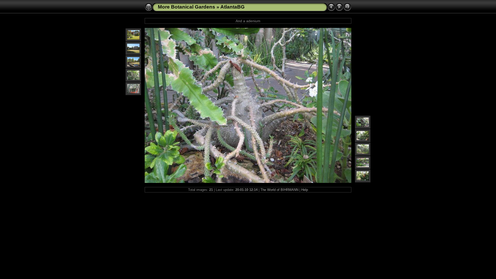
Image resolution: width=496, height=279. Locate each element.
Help (304, 190)
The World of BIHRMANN (279, 190)
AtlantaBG (232, 7)
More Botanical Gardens (186, 7)
